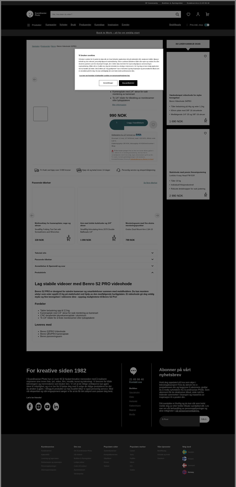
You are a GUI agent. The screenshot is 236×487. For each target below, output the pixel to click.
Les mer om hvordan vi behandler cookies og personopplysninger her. (104, 75)
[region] (119, 69)
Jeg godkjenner (128, 83)
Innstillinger (108, 83)
